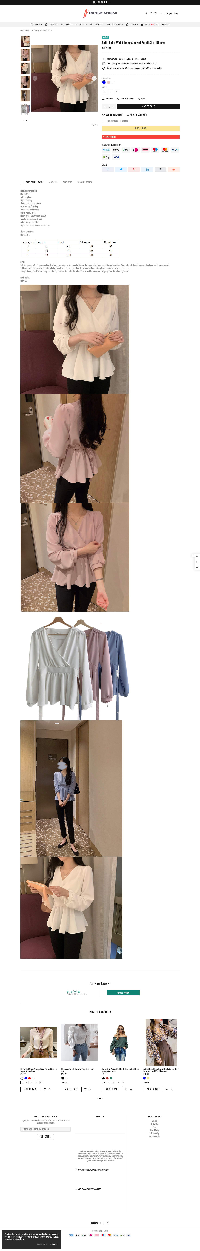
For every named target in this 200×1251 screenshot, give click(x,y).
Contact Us (154, 1124)
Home (21, 30)
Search (154, 1121)
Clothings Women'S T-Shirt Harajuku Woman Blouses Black (160, 1070)
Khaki (156, 1078)
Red (111, 1076)
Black (22, 1076)
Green (25, 1076)
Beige (144, 1078)
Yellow (33, 1076)
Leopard (29, 1076)
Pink (108, 82)
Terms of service (154, 1136)
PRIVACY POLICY (42, 1244)
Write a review (123, 992)
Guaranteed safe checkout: (111, 145)
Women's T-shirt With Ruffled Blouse (32, 1069)
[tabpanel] (38, 1057)
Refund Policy (154, 1130)
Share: (104, 165)
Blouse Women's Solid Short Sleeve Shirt (115, 1069)
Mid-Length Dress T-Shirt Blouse (72, 1069)
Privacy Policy (154, 1133)
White (113, 82)
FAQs (154, 1127)
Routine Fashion (100, 13)
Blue (104, 82)
